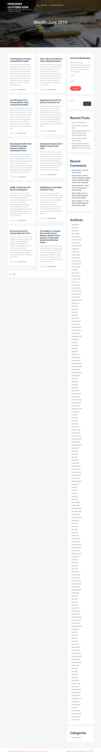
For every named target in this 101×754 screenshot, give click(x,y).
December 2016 (76, 508)
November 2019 (76, 402)
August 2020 (75, 375)
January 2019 (75, 433)
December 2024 (76, 261)
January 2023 (76, 288)
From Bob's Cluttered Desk (26, 751)
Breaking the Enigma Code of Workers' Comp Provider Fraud (51, 146)
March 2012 (75, 680)
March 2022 (75, 318)
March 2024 (75, 273)
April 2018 (75, 460)
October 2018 (76, 442)
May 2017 (74, 493)
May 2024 (75, 270)
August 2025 (75, 249)
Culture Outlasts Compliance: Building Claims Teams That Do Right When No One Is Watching (81, 146)
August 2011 (75, 701)
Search (72, 100)
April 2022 (75, 315)
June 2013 (75, 635)
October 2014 (76, 587)
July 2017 (74, 487)
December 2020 (76, 363)
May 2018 (74, 457)
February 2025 (76, 255)
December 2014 (76, 581)
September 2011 (76, 698)
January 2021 (75, 360)
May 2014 (74, 602)
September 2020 (77, 372)
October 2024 (76, 267)
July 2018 (74, 451)
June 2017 (75, 490)
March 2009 (75, 719)
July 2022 (74, 306)
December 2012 (76, 653)
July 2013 (74, 632)
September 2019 (76, 409)
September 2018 (76, 445)
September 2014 (76, 590)
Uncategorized (76, 737)
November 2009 (76, 713)
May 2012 (74, 674)
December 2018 (76, 436)
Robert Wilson (22, 89)
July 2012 (74, 668)
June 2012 (75, 671)
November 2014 (76, 584)
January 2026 (76, 236)
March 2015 (75, 572)
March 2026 (75, 233)
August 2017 (75, 484)
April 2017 (75, 496)
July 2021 (74, 342)
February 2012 (76, 683)
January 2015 (75, 578)
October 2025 (76, 242)
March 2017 (75, 499)
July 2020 (74, 378)
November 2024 (76, 264)
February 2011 (76, 704)
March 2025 (75, 252)
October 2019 (76, 406)
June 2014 (75, 599)
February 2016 (76, 538)
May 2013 (74, 638)
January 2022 (76, 324)
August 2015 (75, 556)
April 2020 (75, 387)
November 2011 (76, 692)
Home (37, 5)
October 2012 (76, 659)
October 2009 (76, 716)
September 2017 (76, 481)
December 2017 (76, 472)
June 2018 (75, 454)
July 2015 (74, 559)
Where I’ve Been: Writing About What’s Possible (80, 188)
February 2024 (76, 276)
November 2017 (76, 475)
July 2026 (74, 227)
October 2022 (76, 297)
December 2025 (76, 239)
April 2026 (75, 230)
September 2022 (77, 300)
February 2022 (76, 321)
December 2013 (76, 617)
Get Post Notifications (56, 5)
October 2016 (76, 514)
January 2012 (75, 686)
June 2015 (75, 562)
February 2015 (76, 575)
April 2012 (75, 677)
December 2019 (76, 399)
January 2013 (75, 650)
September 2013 (76, 626)
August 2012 (75, 665)
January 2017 (75, 505)
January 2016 (75, 541)
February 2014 (76, 611)
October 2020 (76, 369)
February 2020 (76, 393)
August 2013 (75, 629)
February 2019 (76, 430)
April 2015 (75, 569)
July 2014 (74, 596)
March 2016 (75, 535)
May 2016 (74, 529)
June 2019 (75, 418)
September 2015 (76, 553)
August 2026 (75, 224)
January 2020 (76, 396)
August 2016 (75, 520)
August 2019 (75, 412)
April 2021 (75, 351)
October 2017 (76, 478)
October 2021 (76, 333)
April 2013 (75, 641)
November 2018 (76, 439)
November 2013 (76, 620)
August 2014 (75, 593)
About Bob (44, 5)
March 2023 (75, 282)
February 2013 (76, 647)
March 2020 (75, 390)
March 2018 (75, 463)
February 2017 (76, 502)
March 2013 (75, 644)
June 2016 (75, 526)
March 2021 (75, 354)
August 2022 (75, 303)
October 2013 (76, 623)
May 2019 (74, 421)
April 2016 (75, 532)
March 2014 (75, 608)
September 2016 (76, 517)
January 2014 (75, 614)
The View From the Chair (79, 122)
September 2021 (76, 336)
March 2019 (75, 427)
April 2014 (75, 605)
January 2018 (75, 469)
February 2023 (76, 285)
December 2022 (76, 291)
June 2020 (75, 381)
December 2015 (76, 544)
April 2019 (75, 424)
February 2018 (76, 466)
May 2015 (74, 566)
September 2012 (76, 662)
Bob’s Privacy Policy (41, 751)
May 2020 (75, 384)
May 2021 (74, 348)
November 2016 (76, 511)
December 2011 (76, 689)
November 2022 (76, 294)
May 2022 (75, 312)
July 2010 (74, 707)
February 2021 (76, 357)
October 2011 (76, 695)
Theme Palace (89, 751)
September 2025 (77, 246)
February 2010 (76, 710)
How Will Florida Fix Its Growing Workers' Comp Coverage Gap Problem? (19, 102)
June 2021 (75, 345)
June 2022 (75, 309)
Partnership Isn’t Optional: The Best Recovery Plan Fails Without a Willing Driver (81, 133)
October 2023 (76, 279)
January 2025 (76, 258)
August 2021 (75, 339)
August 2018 (75, 448)
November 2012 (76, 656)
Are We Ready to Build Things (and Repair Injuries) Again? (80, 195)
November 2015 (76, 547)
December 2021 (76, 327)
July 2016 (74, 523)
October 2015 (76, 550)
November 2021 (76, 330)
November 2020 (76, 366)
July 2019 (74, 415)
